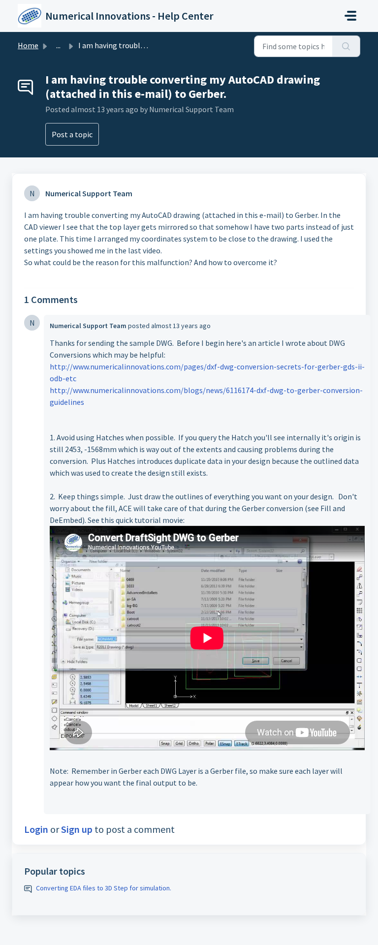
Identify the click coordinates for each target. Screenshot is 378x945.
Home (28, 45)
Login (36, 829)
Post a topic (72, 134)
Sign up (77, 829)
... (58, 45)
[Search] (346, 46)
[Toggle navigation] (350, 16)
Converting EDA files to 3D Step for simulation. (103, 888)
